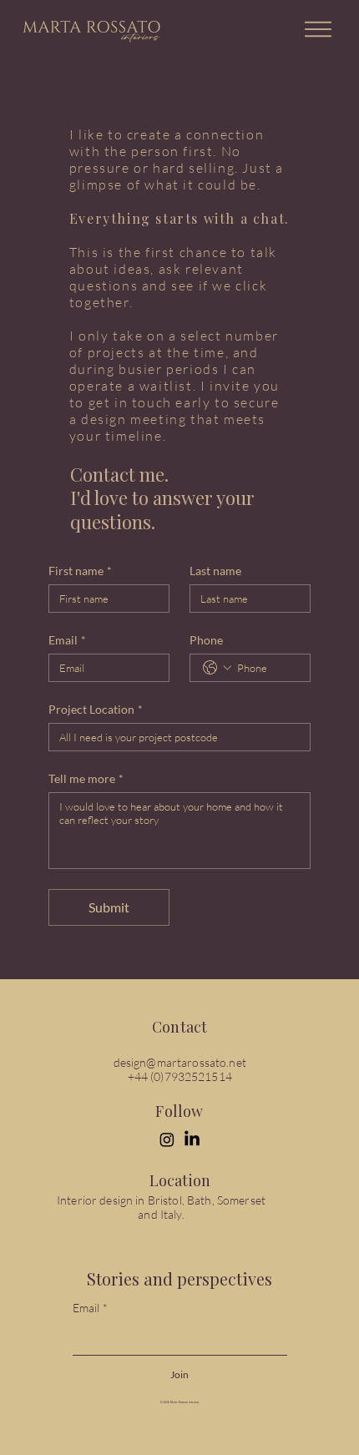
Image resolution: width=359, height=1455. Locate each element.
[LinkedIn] (192, 1139)
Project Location (95, 709)
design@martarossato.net (180, 1062)
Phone (206, 640)
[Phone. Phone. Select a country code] (217, 668)
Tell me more (86, 778)
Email (67, 640)
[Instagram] (167, 1139)
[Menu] (318, 29)
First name (80, 570)
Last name (215, 570)
